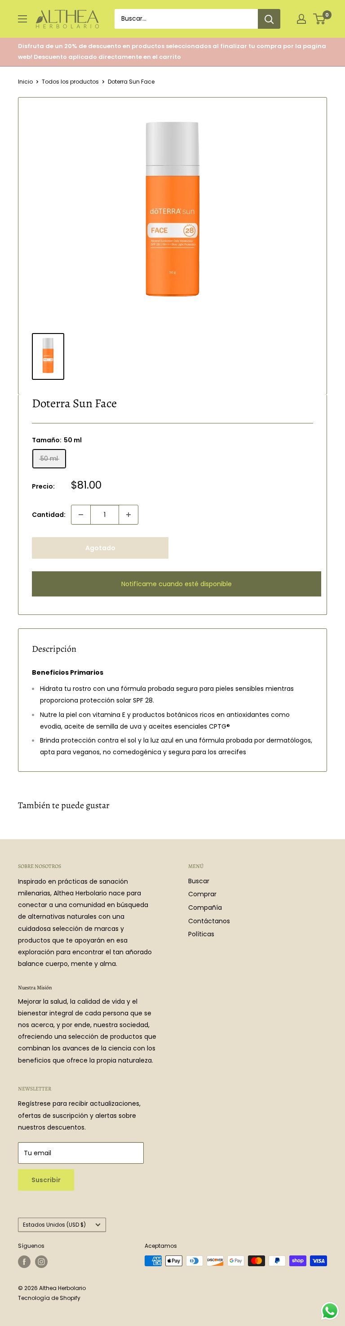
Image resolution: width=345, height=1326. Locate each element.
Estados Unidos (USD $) (54, 1224)
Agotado (100, 547)
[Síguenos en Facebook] (24, 1261)
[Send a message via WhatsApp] (330, 1311)
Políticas (201, 934)
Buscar (198, 881)
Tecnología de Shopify (49, 1298)
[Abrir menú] (22, 18)
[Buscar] (269, 19)
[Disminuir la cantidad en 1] (80, 514)
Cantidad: (49, 514)
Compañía (205, 907)
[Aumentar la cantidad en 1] (128, 514)
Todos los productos (70, 81)
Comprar (202, 894)
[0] (319, 18)
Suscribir (46, 1179)
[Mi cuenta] (301, 19)
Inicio (25, 81)
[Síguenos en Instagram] (41, 1261)
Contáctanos (209, 921)
